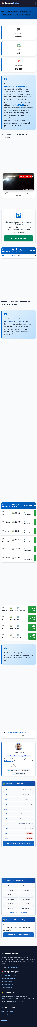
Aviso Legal (5, 1014)
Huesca (26, 904)
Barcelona (26, 886)
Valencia (10, 890)
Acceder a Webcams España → (18, 935)
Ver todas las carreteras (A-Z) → (18, 843)
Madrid (10, 886)
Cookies (4, 1017)
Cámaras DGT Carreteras (9, 975)
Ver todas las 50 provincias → (18, 913)
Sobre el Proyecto (7, 1011)
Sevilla (26, 890)
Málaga (5, 256)
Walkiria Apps (8, 761)
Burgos (10, 904)
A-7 (13, 256)
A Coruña (26, 899)
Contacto (4, 1020)
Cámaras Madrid (7, 981)
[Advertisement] (18, 155)
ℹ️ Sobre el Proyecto (19, 773)
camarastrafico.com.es (12, 967)
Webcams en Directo (8, 978)
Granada (26, 895)
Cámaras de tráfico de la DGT (16, 732)
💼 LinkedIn (25, 770)
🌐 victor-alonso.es (13, 770)
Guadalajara (26, 908)
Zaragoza (10, 899)
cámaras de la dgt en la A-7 (14, 321)
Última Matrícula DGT (8, 987)
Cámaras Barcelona (7, 984)
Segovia (10, 908)
